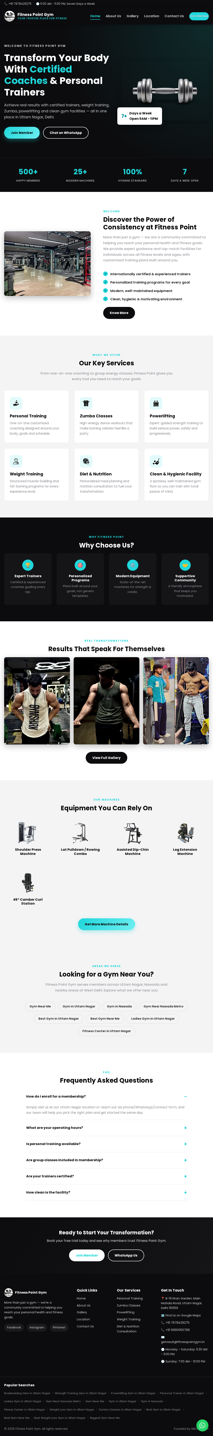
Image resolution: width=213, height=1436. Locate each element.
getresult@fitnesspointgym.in (183, 1342)
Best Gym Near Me (105, 1019)
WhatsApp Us (126, 1255)
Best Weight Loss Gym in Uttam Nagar (59, 1418)
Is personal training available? (53, 1144)
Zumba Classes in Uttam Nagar (120, 1410)
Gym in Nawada (119, 1006)
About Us (113, 16)
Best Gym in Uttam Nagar (58, 1019)
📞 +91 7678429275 (17, 4)
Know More (119, 313)
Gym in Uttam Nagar (79, 1006)
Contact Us (174, 16)
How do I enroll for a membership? (56, 1096)
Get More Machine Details (106, 924)
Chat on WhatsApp (66, 133)
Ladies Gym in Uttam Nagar (153, 1019)
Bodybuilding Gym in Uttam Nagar (27, 1393)
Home (95, 16)
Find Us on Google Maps (183, 1315)
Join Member (199, 16)
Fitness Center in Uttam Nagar (106, 1031)
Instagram (37, 1327)
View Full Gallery (106, 758)
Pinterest (59, 1327)
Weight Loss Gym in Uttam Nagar (72, 1410)
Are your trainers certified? (50, 1176)
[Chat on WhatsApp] (202, 1425)
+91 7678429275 (177, 1323)
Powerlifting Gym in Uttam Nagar (133, 1393)
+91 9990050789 (178, 1330)
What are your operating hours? (54, 1127)
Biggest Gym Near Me (105, 1418)
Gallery (132, 16)
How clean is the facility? (48, 1192)
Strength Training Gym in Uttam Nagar (80, 1393)
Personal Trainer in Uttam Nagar (182, 1393)
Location (151, 16)
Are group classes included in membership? (64, 1160)
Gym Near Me (40, 1006)
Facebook (14, 1327)
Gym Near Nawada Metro (163, 1006)
